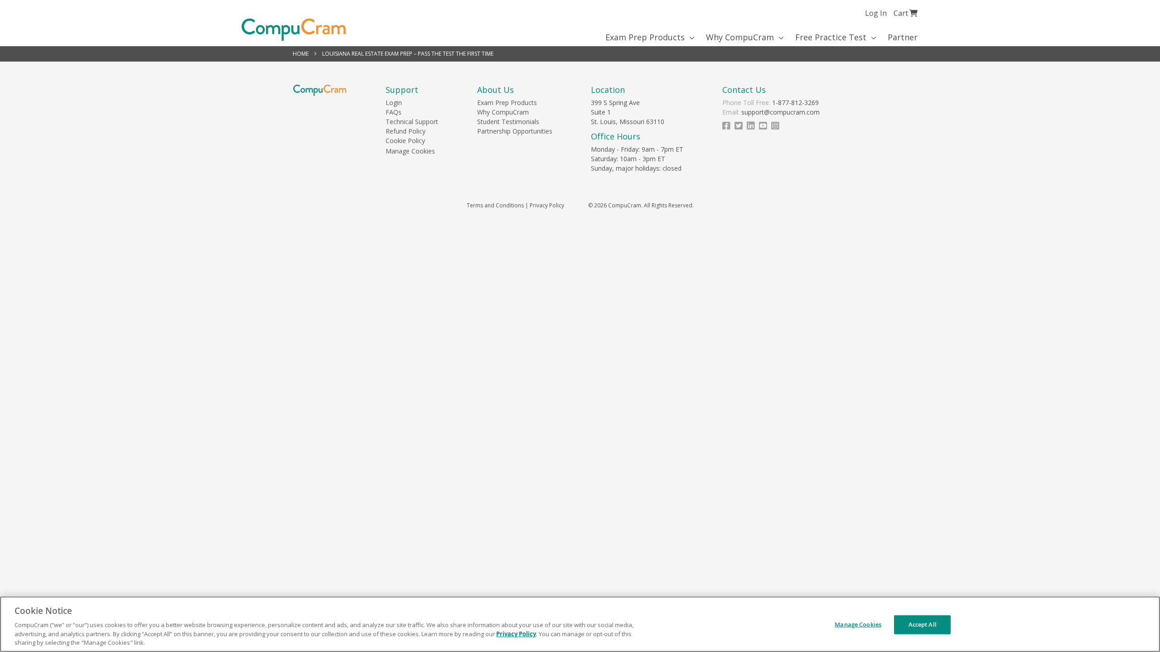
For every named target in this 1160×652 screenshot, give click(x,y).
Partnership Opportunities (514, 131)
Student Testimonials (508, 121)
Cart (906, 13)
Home (301, 54)
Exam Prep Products (507, 102)
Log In (876, 13)
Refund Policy (405, 131)
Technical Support (412, 121)
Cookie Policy (405, 140)
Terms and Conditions (495, 205)
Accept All (923, 624)
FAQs (393, 112)
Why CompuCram (503, 112)
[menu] (580, 37)
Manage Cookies (410, 151)
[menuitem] (647, 37)
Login (394, 102)
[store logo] (294, 30)
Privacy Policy (547, 205)
